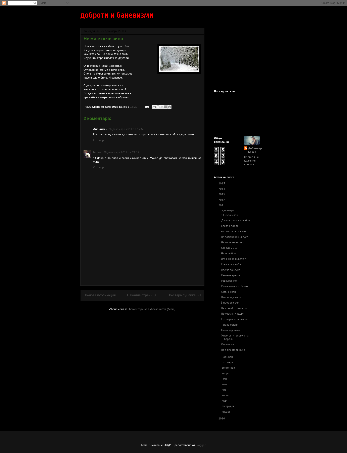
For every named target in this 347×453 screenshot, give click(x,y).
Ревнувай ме (229, 280)
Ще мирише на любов (234, 319)
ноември (228, 357)
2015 (222, 183)
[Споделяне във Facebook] (166, 107)
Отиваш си (227, 344)
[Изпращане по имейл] (154, 107)
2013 (222, 194)
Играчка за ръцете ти (234, 259)
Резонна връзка (230, 275)
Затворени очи (230, 302)
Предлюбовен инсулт (234, 237)
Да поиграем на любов (235, 220)
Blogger (200, 445)
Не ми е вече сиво (232, 242)
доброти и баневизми (116, 15)
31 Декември (229, 215)
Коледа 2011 (229, 248)
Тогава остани (229, 324)
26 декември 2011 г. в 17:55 (126, 129)
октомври (228, 362)
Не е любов (228, 253)
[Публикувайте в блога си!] (158, 107)
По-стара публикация (184, 295)
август (226, 373)
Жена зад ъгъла (230, 330)
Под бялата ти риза (233, 350)
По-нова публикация (100, 295)
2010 (222, 418)
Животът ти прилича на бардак (235, 337)
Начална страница (141, 295)
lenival (97, 152)
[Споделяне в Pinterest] (169, 107)
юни (225, 384)
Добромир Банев (255, 150)
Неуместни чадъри (232, 313)
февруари (228, 406)
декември (228, 210)
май (224, 390)
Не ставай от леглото (234, 308)
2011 (222, 205)
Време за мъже (230, 270)
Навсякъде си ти (231, 297)
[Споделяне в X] (162, 107)
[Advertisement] (142, 257)
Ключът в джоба (231, 264)
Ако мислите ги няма (233, 231)
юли (225, 378)
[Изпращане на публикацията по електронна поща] (147, 106)
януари (226, 411)
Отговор (98, 140)
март (225, 400)
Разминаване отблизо (234, 286)
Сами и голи (228, 291)
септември (229, 367)
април (226, 395)
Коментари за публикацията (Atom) (152, 309)
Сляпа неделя (229, 226)
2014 (222, 189)
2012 (222, 200)
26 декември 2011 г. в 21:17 (121, 152)
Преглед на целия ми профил (251, 160)
